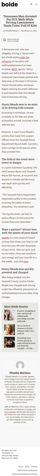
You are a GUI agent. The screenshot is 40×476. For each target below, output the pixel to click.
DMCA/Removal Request (27, 470)
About (20, 466)
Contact (34, 466)
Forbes (29, 409)
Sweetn (5, 238)
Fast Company (10, 412)
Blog (27, 466)
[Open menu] (36, 4)
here (26, 261)
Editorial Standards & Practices (24, 474)
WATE (14, 69)
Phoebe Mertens (12, 30)
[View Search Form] (31, 4)
